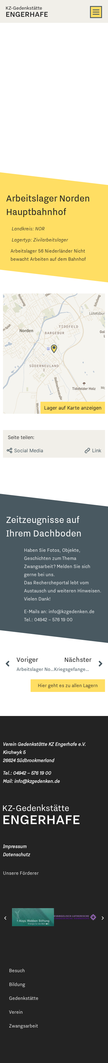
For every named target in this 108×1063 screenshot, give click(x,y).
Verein (16, 1012)
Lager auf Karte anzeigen (72, 408)
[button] (5, 918)
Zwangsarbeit (23, 1026)
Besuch (17, 970)
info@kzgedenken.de (71, 611)
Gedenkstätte (23, 998)
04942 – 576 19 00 (53, 619)
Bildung (17, 984)
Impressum (15, 846)
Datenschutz (16, 854)
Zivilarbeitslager (50, 240)
